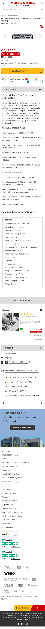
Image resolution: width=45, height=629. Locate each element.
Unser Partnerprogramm (12, 478)
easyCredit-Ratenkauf (11, 474)
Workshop (6, 489)
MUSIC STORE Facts (10, 455)
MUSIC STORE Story (10, 481)
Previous (5, 36)
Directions (6, 523)
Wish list (8, 357)
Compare (37, 340)
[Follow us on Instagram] (22, 624)
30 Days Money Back (10, 466)
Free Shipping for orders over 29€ (15, 462)
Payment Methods (9, 504)
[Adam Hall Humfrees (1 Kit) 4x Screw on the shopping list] (41, 310)
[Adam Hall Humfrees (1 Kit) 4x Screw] (10, 322)
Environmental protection (12, 516)
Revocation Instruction (14, 615)
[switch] (16, 535)
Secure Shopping (9, 508)
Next (40, 36)
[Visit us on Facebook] (18, 624)
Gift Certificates (8, 520)
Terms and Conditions (30, 615)
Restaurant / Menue (10, 493)
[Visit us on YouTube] (27, 624)
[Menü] (17, 532)
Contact (16, 613)
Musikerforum (8, 613)
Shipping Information (11, 501)
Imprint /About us (25, 613)
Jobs (4, 485)
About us (6, 451)
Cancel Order (7, 527)
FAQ (4, 459)
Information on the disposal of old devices (22, 371)
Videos (5, 497)
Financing (6, 470)
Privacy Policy (36, 613)
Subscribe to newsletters (21, 428)
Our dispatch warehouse (12, 512)
